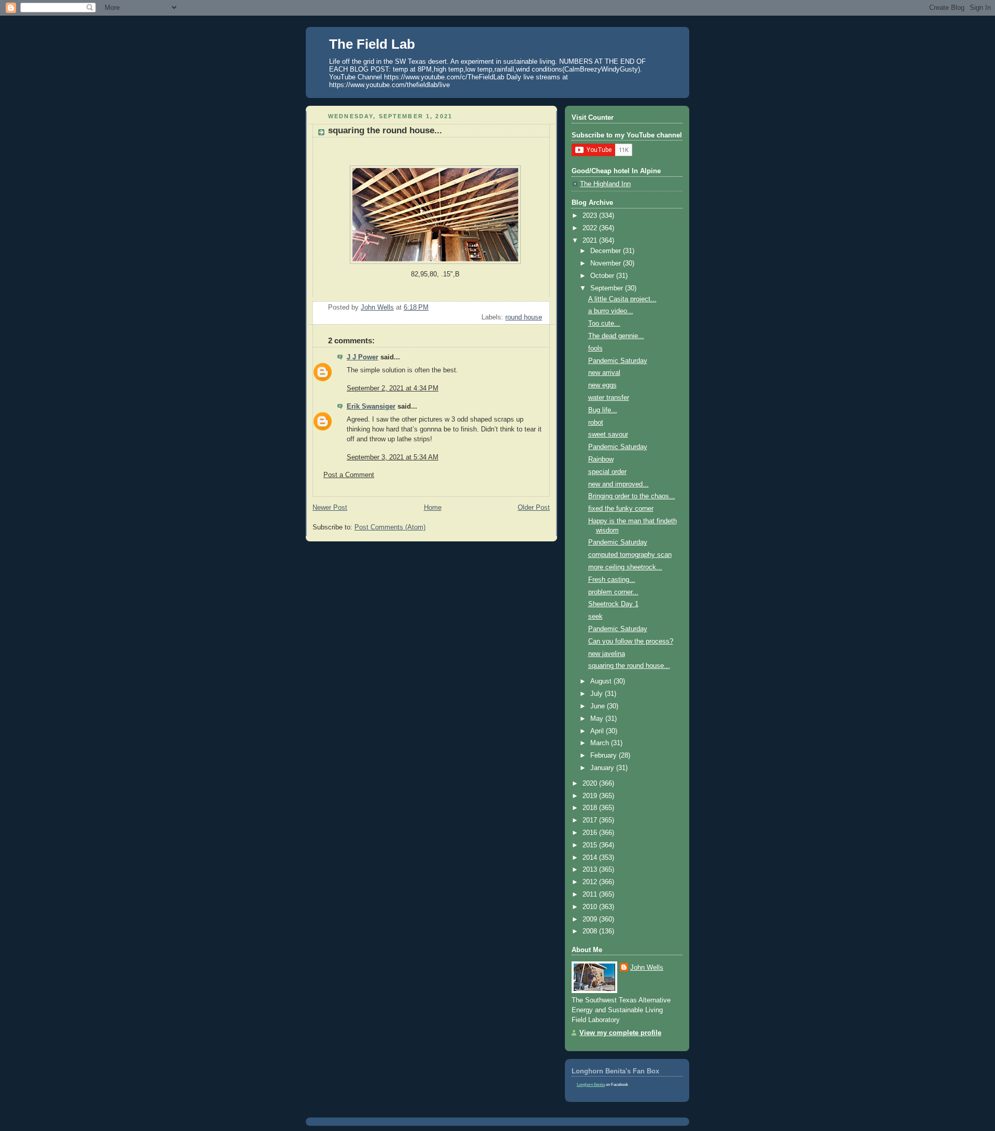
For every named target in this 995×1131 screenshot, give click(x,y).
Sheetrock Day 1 (613, 604)
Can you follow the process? (630, 641)
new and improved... (618, 484)
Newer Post (329, 507)
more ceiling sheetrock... (625, 567)
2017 (590, 820)
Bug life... (602, 410)
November (606, 263)
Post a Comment (348, 475)
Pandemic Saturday (617, 361)
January (603, 768)
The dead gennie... (616, 336)
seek (595, 616)
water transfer (608, 397)
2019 (590, 796)
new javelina (606, 654)
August (602, 681)
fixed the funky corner (620, 508)
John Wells (646, 967)
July (597, 693)
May (597, 718)
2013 (590, 869)
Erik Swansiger (371, 406)
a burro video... (610, 311)
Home (433, 507)
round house (523, 317)
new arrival (604, 372)
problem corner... (613, 592)
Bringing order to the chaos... (631, 496)
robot (595, 422)
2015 (590, 845)
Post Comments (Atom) (389, 527)
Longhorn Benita (591, 1084)
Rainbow (601, 459)
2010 (590, 907)
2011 (590, 894)
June (598, 706)
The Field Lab (372, 44)
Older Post (534, 507)
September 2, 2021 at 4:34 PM (392, 388)
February (604, 755)
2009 (590, 919)
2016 (590, 832)
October (603, 276)
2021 (590, 240)
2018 (590, 808)
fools (595, 348)
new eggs (602, 385)
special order (607, 472)
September (607, 288)
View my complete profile (620, 1033)
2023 (590, 215)
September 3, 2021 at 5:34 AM (392, 457)
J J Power (362, 357)
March (600, 743)
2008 (590, 931)
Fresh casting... (611, 579)
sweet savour (608, 434)
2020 (590, 783)
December (606, 251)
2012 (590, 882)
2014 (590, 857)
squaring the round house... (629, 665)
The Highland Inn (605, 184)
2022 (590, 228)
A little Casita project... (622, 299)
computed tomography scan (630, 554)
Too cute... (604, 323)
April (598, 731)
